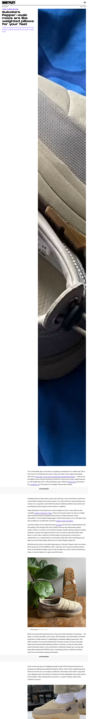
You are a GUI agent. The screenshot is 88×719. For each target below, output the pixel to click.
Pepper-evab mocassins (64, 521)
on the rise (38, 477)
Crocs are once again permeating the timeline (59, 477)
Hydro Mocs (72, 482)
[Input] (8, 2)
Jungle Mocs (34, 484)
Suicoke (59, 525)
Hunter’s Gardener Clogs (43, 513)
